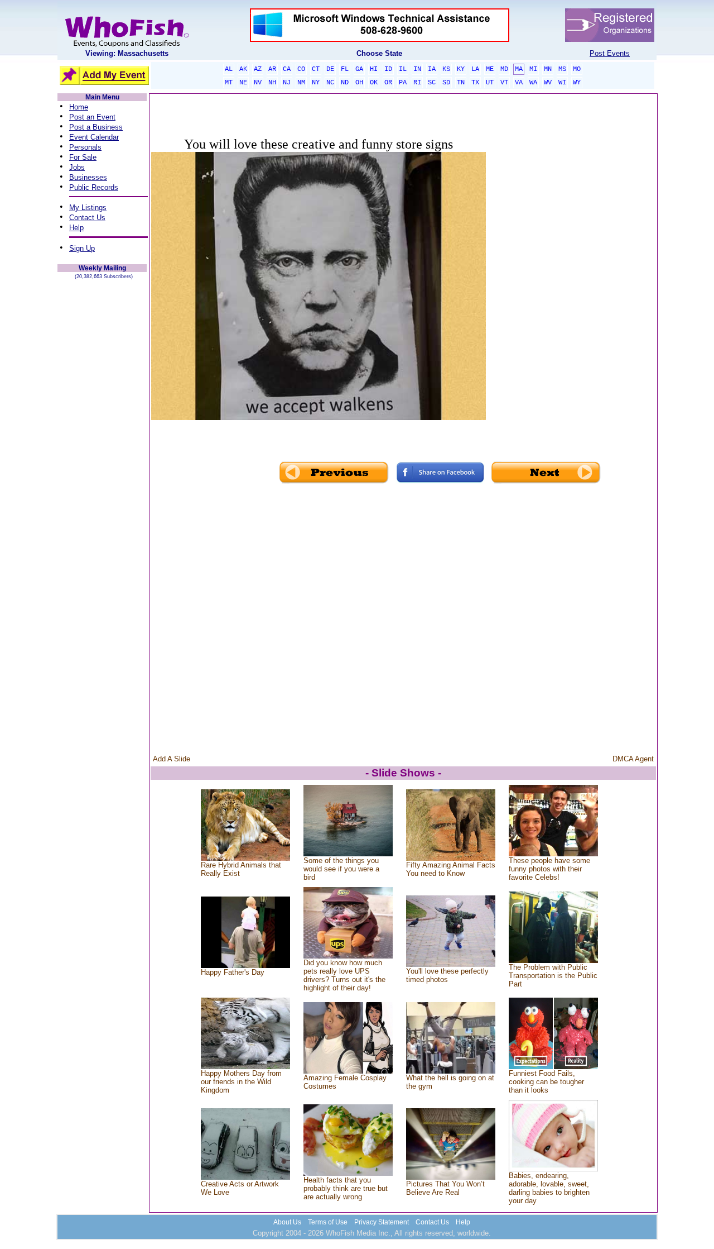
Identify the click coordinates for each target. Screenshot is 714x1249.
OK (374, 83)
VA (519, 83)
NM (301, 83)
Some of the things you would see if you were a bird (341, 868)
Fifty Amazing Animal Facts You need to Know (450, 869)
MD (504, 69)
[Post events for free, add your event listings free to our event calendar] (127, 44)
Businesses (88, 177)
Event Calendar (94, 137)
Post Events (610, 53)
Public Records (93, 187)
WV (548, 83)
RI (417, 83)
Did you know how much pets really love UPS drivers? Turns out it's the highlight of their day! (344, 975)
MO (577, 69)
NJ (287, 83)
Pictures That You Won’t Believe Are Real (445, 1188)
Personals (85, 147)
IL (403, 69)
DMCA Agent (633, 759)
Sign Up (82, 248)
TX (475, 83)
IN (417, 69)
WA (533, 83)
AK (243, 69)
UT (490, 83)
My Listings (88, 207)
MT (229, 83)
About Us (287, 1222)
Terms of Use (328, 1222)
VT (504, 83)
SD (446, 83)
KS (446, 69)
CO (301, 69)
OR (388, 83)
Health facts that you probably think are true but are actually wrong (345, 1188)
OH (359, 83)
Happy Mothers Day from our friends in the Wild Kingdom (241, 1081)
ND (345, 83)
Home (78, 107)
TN (461, 83)
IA (432, 69)
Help (76, 227)
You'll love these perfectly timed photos (447, 975)
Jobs (77, 167)
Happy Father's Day (232, 972)
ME (490, 69)
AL (229, 69)
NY (316, 83)
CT (316, 69)
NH (272, 83)
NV (258, 83)
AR (272, 69)
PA (403, 83)
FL (345, 69)
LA (475, 69)
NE (243, 83)
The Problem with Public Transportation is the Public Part (553, 975)
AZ (258, 69)
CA (287, 69)
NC (330, 83)
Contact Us (87, 217)
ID (388, 69)
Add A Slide (171, 759)
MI (533, 69)
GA (359, 69)
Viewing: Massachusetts (126, 53)
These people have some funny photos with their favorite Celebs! (549, 868)
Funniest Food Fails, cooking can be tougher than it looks (546, 1081)
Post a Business (96, 127)
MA (519, 69)
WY (577, 83)
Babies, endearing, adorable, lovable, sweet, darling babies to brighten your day (549, 1188)
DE (330, 69)
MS (562, 69)
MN (548, 69)
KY (461, 69)
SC (432, 83)
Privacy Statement (381, 1222)
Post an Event (92, 117)
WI (562, 83)
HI (374, 69)
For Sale (83, 157)
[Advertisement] (570, 293)
